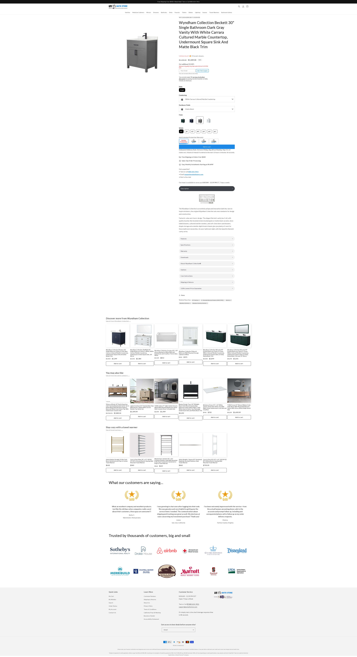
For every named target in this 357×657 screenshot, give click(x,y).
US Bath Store (180, 645)
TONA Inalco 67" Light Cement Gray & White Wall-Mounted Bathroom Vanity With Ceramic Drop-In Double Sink (166, 407)
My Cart (111, 596)
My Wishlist (112, 599)
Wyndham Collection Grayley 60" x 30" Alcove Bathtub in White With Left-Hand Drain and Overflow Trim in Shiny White (166, 353)
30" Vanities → (196, 300)
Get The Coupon (202, 71)
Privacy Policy (148, 606)
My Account (112, 609)
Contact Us (112, 612)
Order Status (113, 606)
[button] (127, 12)
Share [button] (183, 295)
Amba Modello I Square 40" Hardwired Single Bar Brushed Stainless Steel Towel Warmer (190, 461)
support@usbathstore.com (193, 174)
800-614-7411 (193, 172)
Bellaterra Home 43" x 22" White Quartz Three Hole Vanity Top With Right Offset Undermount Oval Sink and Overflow (215, 407)
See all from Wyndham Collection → (118, 321)
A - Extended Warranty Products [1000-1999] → (212, 300)
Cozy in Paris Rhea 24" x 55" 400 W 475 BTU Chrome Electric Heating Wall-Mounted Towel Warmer (142, 461)
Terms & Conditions (150, 609)
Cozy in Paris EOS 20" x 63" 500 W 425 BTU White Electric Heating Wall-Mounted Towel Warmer (215, 461)
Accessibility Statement (151, 619)
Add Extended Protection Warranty (191, 137)
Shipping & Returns (150, 599)
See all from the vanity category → (118, 375)
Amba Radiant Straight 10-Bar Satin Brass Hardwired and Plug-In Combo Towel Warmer (117, 461)
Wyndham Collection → (185, 303)
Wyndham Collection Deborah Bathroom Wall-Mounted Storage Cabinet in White (189, 353)
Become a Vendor (149, 616)
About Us (147, 603)
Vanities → (228, 300)
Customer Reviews (150, 596)
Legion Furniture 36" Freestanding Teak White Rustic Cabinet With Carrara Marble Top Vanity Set (142, 407)
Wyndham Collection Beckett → (200, 303)
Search (111, 603)
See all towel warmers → (114, 430)
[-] (184, 141)
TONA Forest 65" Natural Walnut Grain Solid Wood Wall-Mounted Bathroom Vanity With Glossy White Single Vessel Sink (239, 407)
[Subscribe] (193, 630)
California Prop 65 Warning (152, 612)
